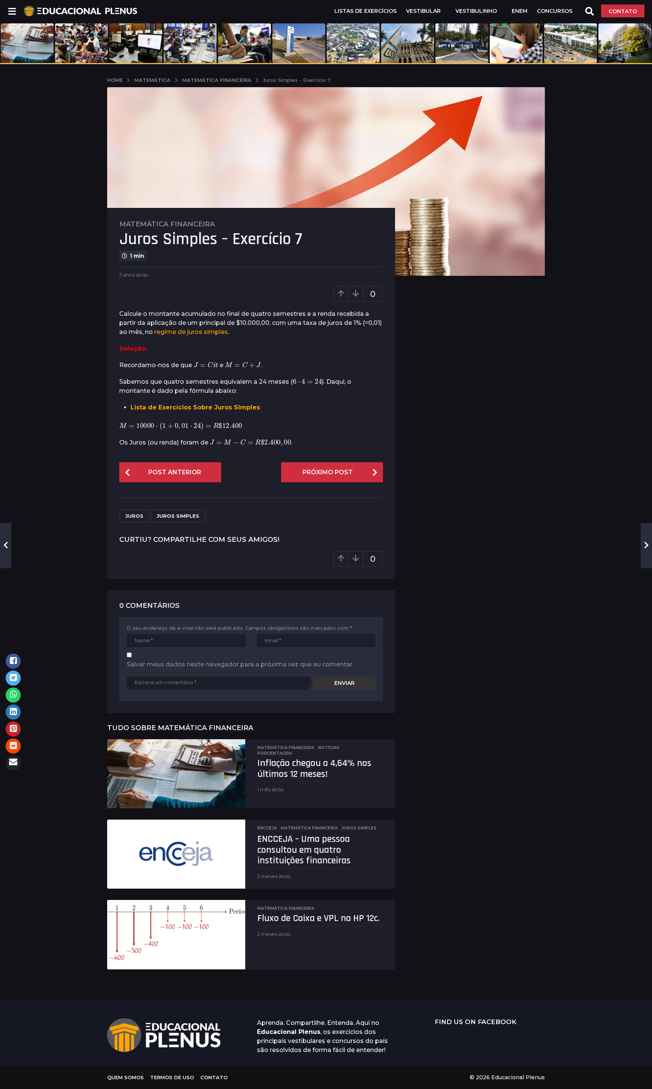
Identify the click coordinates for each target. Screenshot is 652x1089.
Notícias (329, 747)
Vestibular (423, 11)
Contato (214, 1077)
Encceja (267, 828)
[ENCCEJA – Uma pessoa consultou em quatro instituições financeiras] (176, 854)
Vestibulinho (476, 11)
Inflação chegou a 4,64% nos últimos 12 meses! (314, 768)
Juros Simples (178, 516)
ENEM (519, 11)
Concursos (554, 11)
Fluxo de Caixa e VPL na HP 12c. (318, 918)
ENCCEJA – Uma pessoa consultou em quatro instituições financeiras (304, 850)
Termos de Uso (172, 1077)
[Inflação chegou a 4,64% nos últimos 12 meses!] (176, 773)
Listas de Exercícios (365, 11)
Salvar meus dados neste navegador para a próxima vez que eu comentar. (240, 664)
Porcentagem (274, 753)
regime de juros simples (191, 331)
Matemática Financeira (167, 224)
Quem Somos (125, 1077)
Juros (134, 516)
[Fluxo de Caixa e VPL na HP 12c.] (176, 934)
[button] (12, 10)
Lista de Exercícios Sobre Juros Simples (195, 407)
